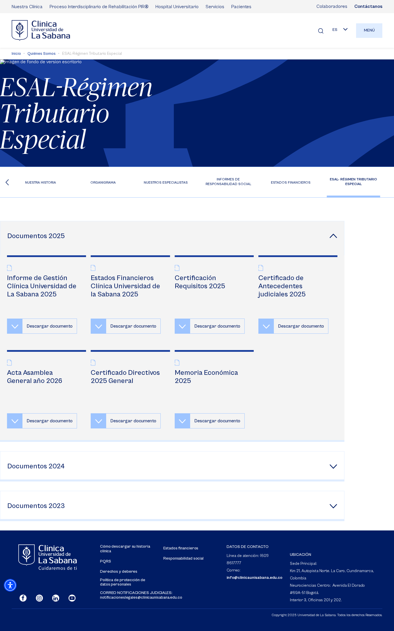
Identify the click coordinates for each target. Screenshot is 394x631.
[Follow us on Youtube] (72, 598)
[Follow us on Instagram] (39, 598)
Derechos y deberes (118, 572)
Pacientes (241, 6)
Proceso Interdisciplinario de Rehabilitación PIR (99, 6)
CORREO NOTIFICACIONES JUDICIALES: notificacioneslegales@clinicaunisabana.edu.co (141, 595)
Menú (369, 30)
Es (334, 29)
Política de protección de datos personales (122, 582)
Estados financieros (180, 548)
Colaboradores (331, 6)
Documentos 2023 (36, 506)
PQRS (105, 561)
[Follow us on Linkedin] (55, 598)
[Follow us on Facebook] (23, 598)
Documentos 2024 (36, 466)
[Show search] (321, 30)
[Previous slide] (7, 182)
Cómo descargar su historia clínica (125, 548)
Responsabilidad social (183, 558)
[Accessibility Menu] (10, 585)
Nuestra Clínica (27, 6)
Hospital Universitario (177, 6)
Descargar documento (50, 326)
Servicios (215, 6)
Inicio (16, 53)
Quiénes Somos (41, 53)
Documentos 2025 (36, 236)
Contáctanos (368, 6)
